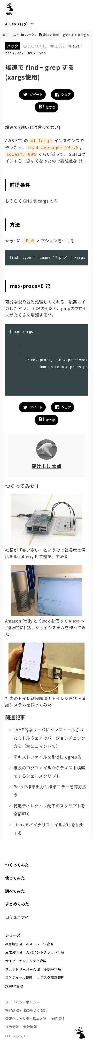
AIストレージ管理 (39, 943)
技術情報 (58, 1018)
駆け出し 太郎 (46, 466)
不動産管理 (52, 969)
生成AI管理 (13, 952)
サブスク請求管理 (50, 977)
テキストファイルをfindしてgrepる (47, 757)
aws (76, 46)
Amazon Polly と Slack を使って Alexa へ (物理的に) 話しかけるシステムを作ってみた (45, 627)
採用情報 (12, 1026)
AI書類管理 (13, 943)
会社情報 (30, 1026)
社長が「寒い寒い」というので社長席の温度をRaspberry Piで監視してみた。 (45, 553)
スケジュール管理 (19, 977)
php (42, 52)
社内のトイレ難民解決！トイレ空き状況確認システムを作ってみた (45, 701)
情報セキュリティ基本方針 (26, 1018)
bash (9, 52)
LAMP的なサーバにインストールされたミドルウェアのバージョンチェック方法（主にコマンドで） (49, 737)
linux (31, 52)
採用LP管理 (14, 985)
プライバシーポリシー (22, 1002)
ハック (12, 46)
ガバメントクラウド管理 (45, 952)
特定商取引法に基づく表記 (26, 1010)
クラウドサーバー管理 (22, 969)
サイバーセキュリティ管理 (26, 960)
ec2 (20, 52)
